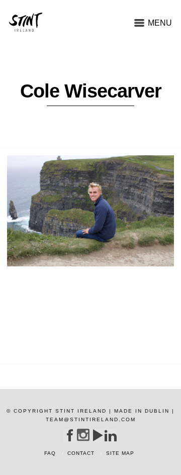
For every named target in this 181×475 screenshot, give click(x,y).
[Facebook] (69, 435)
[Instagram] (83, 435)
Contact (81, 453)
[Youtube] (96, 435)
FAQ (50, 453)
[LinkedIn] (110, 435)
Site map (120, 453)
